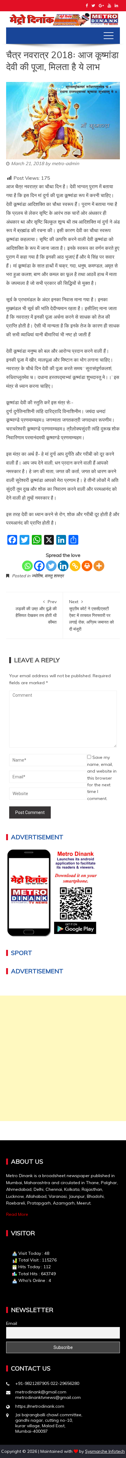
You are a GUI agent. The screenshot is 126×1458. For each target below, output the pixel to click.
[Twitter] (51, 566)
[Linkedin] (63, 566)
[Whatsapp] (27, 566)
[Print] (87, 566)
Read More (17, 1214)
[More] (99, 566)
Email (11, 1323)
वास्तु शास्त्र (54, 576)
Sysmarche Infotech (105, 1451)
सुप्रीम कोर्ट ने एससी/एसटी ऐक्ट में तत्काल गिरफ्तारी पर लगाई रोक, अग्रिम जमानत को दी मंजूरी (91, 615)
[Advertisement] (63, 1058)
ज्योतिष (37, 576)
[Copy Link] (75, 566)
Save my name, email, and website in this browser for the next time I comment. (102, 778)
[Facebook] (39, 566)
